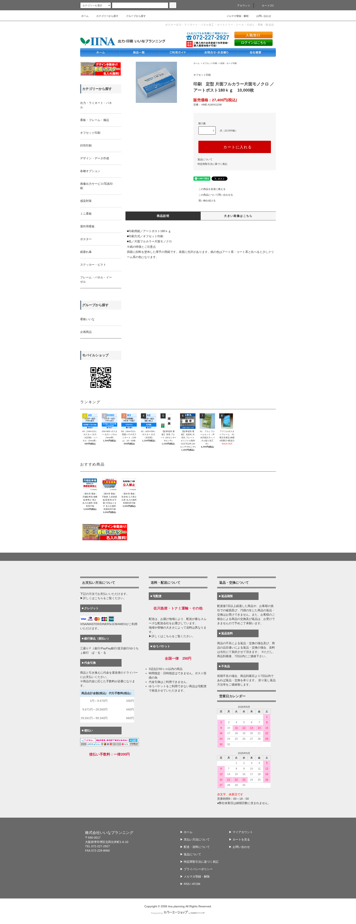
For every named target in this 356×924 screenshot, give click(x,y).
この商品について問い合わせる (215, 194)
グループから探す (136, 16)
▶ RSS (185, 884)
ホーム (85, 16)
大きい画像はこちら (238, 215)
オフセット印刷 (210, 63)
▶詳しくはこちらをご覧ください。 (103, 598)
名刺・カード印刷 (228, 63)
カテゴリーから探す (107, 16)
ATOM (196, 884)
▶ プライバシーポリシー (196, 869)
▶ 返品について (190, 854)
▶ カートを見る (239, 839)
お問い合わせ (263, 16)
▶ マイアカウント (241, 832)
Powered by (157, 913)
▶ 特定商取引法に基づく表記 (199, 861)
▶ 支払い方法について (195, 839)
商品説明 (163, 215)
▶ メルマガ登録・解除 (195, 876)
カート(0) (268, 5)
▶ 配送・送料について (195, 846)
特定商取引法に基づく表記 (212, 164)
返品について (205, 159)
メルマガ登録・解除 (237, 16)
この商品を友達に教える (212, 189)
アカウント (244, 5)
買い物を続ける (207, 200)
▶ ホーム (186, 832)
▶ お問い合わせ (239, 846)
